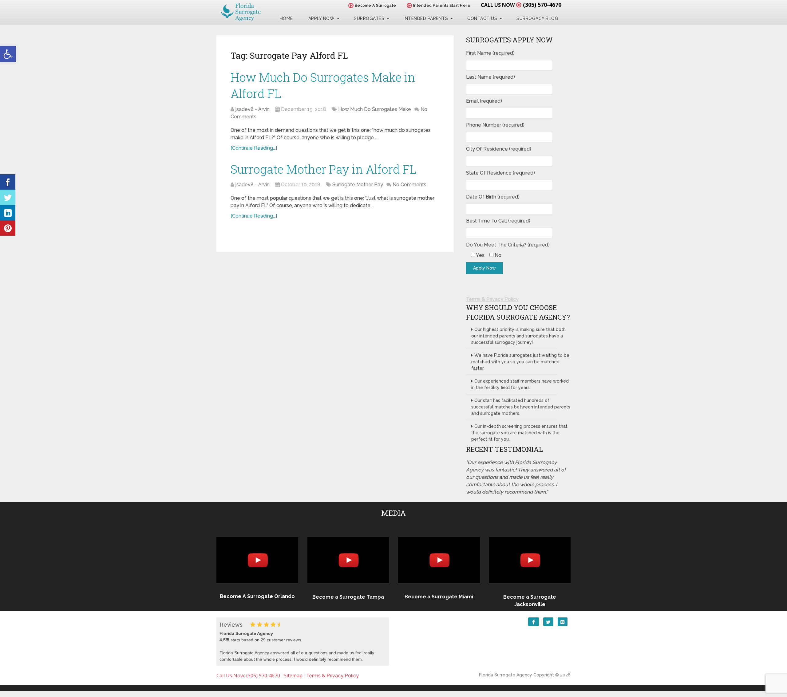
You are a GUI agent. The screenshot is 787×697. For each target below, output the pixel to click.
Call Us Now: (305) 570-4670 (248, 675)
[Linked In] (7, 212)
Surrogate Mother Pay (357, 184)
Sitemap (293, 675)
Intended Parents (426, 18)
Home (286, 18)
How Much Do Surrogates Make (374, 109)
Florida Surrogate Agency (505, 674)
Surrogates (369, 18)
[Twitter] (7, 197)
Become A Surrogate (375, 5)
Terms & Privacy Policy (492, 299)
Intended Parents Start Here (441, 5)
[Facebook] (7, 182)
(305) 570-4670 (542, 4)
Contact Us (482, 18)
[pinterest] (7, 228)
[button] (8, 54)
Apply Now (321, 18)
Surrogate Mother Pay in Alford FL (324, 169)
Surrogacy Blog (537, 18)
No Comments (409, 184)
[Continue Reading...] (254, 148)
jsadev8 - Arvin (252, 109)
